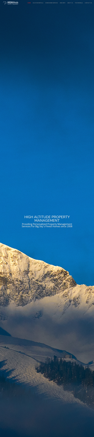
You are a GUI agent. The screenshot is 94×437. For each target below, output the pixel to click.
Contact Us (88, 3)
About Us (70, 3)
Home (29, 3)
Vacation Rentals (38, 3)
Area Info (62, 3)
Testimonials (79, 3)
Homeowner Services (51, 3)
